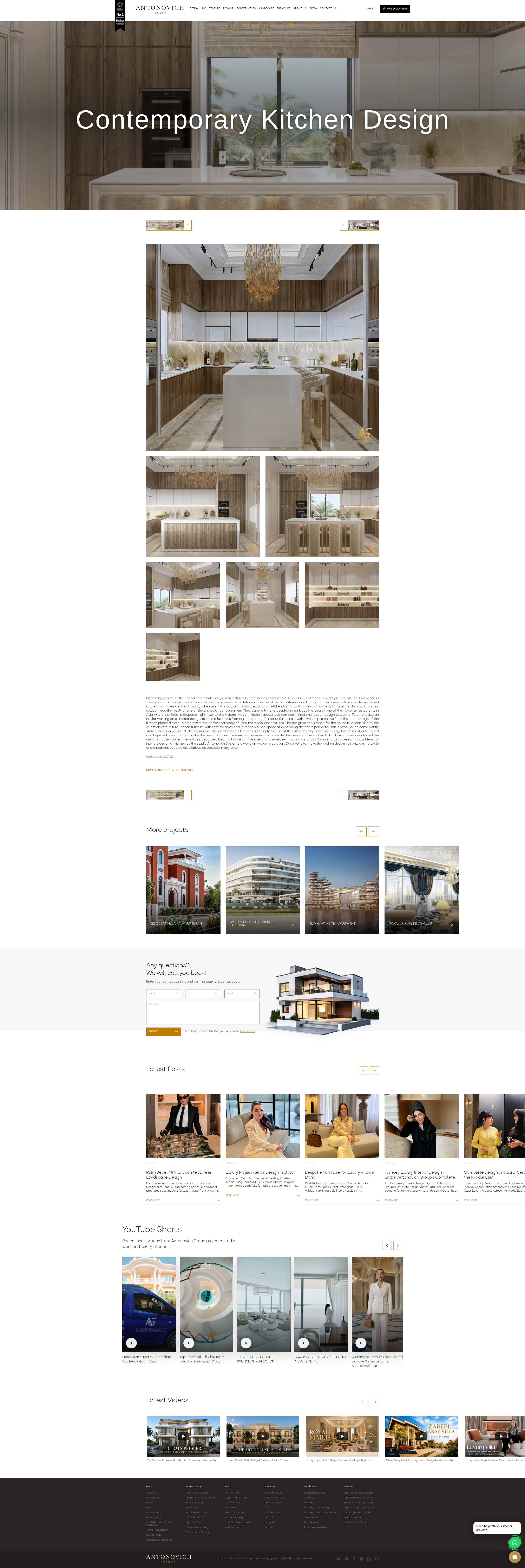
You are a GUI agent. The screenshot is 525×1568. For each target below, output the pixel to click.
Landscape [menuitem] (266, 8)
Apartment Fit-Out (236, 1498)
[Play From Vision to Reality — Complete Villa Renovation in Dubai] (149, 1304)
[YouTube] (338, 1559)
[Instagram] (346, 1559)
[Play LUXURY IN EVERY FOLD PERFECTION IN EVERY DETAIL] (321, 1304)
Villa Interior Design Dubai (358, 1493)
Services (348, 1486)
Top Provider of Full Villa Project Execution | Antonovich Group (202, 1359)
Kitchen (268, 1527)
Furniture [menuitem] (283, 8)
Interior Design (194, 1486)
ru (373, 8)
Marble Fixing (232, 1527)
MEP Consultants (235, 1512)
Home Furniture (273, 1493)
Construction (153, 1498)
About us (151, 1493)
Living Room (271, 1522)
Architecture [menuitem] (211, 8)
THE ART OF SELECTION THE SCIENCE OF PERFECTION (257, 1359)
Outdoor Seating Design (238, 1522)
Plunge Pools (311, 1522)
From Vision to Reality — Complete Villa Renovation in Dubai (146, 1359)
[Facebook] (354, 1559)
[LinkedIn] (369, 1559)
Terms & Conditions (157, 1530)
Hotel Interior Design (355, 1522)
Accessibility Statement (159, 1540)
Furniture (269, 1486)
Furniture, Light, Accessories (359, 1508)
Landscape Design (314, 1493)
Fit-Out (229, 1486)
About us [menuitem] (300, 8)
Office (267, 1508)
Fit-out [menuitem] (228, 8)
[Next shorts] (398, 1245)
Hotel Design (193, 1508)
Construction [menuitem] (246, 8)
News (149, 1503)
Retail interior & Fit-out (199, 1512)
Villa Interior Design (197, 1493)
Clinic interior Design (197, 1532)
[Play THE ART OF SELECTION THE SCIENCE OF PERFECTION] (264, 1304)
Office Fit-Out (233, 1503)
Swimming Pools (313, 1503)
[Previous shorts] (387, 1245)
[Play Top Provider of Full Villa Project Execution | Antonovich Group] (206, 1304)
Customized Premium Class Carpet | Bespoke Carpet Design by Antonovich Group (377, 1362)
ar (369, 8)
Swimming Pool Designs (317, 1508)
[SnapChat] (361, 1559)
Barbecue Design (234, 1517)
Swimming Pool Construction (320, 1512)
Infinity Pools (311, 1517)
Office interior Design (197, 1527)
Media (149, 1508)
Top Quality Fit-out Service (358, 1498)
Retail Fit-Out (233, 1508)
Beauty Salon (193, 1522)
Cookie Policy (153, 1535)
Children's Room (273, 1512)
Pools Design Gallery (316, 1527)
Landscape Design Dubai (357, 1512)
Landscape (310, 1486)
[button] (361, 831)
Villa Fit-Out (232, 1493)
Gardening (310, 1498)
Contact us (152, 1512)
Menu (149, 1486)
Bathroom (270, 1517)
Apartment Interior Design (201, 1498)
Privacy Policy (247, 1031)
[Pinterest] (377, 1559)
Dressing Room (273, 1503)
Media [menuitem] (313, 8)
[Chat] (515, 1557)
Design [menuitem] (194, 8)
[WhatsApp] (515, 1543)
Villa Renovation (195, 1517)
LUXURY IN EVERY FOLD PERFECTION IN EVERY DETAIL (321, 1359)
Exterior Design (194, 1503)
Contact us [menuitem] (328, 8)
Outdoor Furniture (274, 1498)
